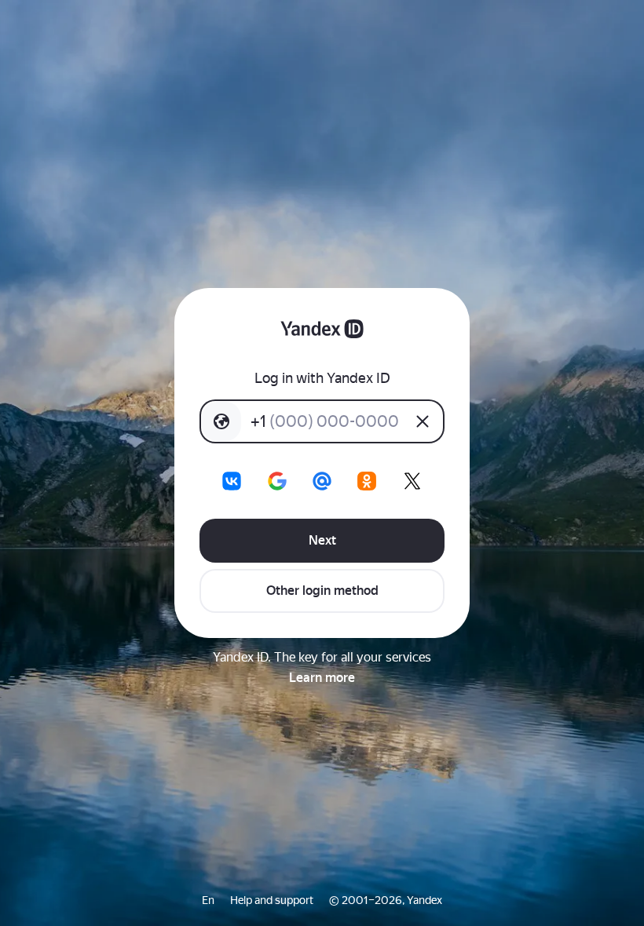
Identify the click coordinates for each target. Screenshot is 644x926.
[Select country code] (221, 421)
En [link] (208, 900)
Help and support (271, 900)
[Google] (277, 481)
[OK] (366, 481)
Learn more (322, 677)
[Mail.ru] (322, 481)
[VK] (231, 481)
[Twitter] (412, 481)
